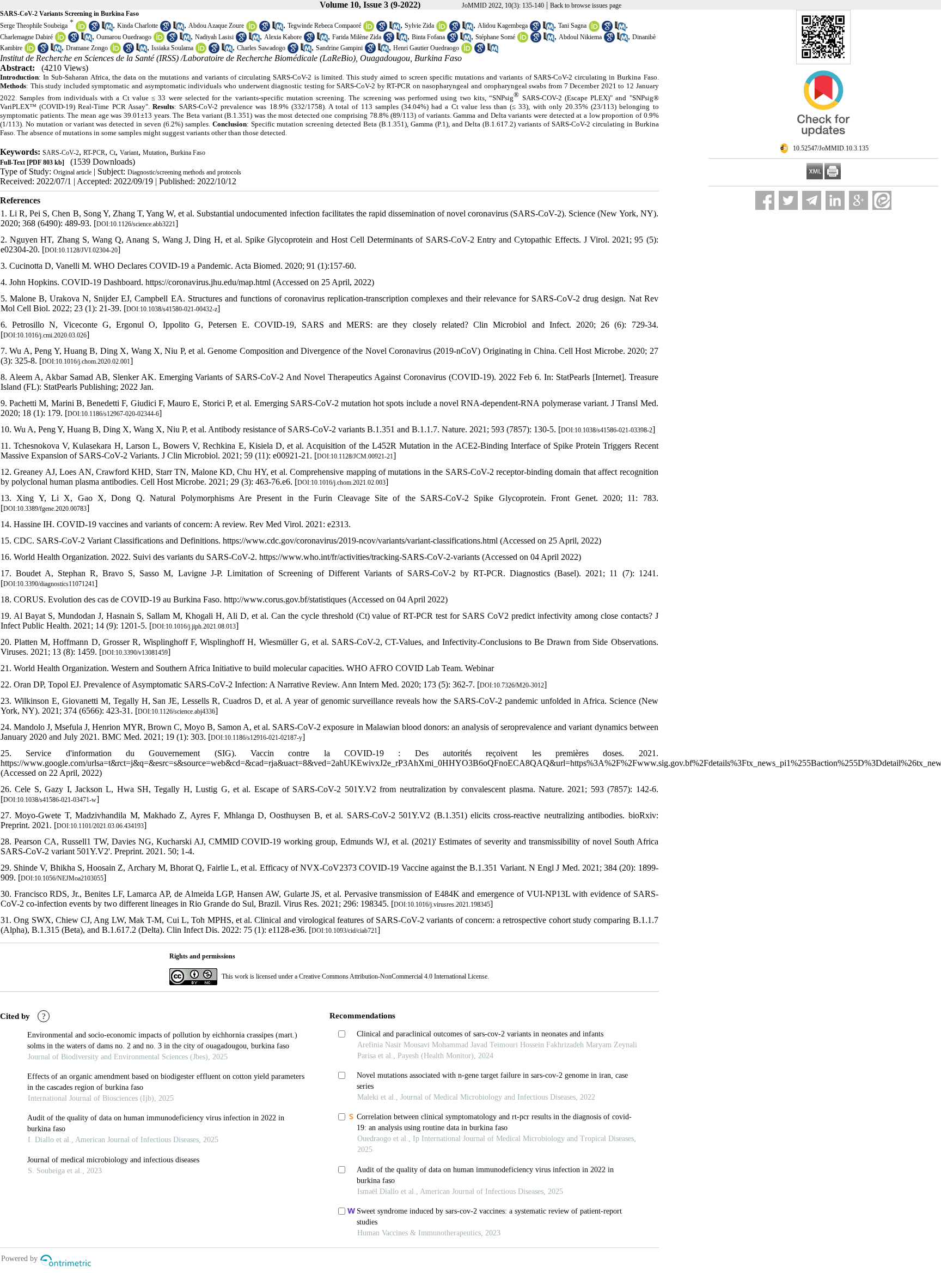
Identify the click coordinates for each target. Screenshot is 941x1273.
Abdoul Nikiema (580, 37)
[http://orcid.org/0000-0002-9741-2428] (81, 29)
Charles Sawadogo (261, 48)
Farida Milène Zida (356, 37)
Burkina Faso (187, 152)
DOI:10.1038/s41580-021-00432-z (171, 309)
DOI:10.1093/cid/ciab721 (344, 930)
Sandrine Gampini (339, 48)
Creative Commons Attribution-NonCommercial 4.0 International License (393, 976)
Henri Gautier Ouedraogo (426, 48)
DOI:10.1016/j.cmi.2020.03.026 (45, 335)
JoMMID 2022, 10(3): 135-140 (503, 5)
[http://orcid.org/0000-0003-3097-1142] (115, 51)
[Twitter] (788, 200)
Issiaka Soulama (172, 48)
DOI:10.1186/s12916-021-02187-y (256, 737)
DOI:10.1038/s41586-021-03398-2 (606, 430)
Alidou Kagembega (503, 25)
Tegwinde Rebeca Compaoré (324, 25)
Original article (72, 172)
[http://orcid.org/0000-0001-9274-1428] (30, 51)
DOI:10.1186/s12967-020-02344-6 (113, 414)
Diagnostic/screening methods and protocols (184, 172)
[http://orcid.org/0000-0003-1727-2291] (441, 29)
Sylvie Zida (419, 25)
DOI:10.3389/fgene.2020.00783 (45, 508)
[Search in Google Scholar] (94, 29)
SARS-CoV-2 (60, 152)
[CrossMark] (823, 140)
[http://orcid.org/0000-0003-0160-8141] (60, 40)
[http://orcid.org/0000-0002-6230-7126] (159, 40)
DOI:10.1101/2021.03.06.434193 (100, 826)
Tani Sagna (572, 25)
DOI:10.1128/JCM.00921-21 (355, 456)
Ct (112, 152)
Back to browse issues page (585, 5)
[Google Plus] (858, 200)
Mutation (154, 152)
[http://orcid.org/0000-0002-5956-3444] (368, 29)
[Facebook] (764, 200)
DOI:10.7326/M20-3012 (512, 685)
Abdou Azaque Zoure (216, 25)
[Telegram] (811, 200)
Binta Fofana (428, 37)
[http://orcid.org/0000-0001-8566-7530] (466, 51)
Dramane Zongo (87, 48)
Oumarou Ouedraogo (123, 37)
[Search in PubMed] (107, 29)
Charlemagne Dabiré (26, 37)
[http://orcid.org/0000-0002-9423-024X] (251, 29)
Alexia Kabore (283, 37)
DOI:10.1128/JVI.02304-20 (81, 250)
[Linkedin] (835, 200)
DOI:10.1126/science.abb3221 (135, 224)
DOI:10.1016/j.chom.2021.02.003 (341, 482)
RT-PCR (94, 152)
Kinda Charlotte (137, 25)
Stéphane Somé (495, 37)
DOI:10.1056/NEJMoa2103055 (62, 878)
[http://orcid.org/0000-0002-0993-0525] (200, 51)
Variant (129, 152)
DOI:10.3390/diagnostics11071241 (49, 584)
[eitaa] (881, 200)
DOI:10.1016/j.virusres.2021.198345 (442, 904)
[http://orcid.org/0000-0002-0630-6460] (522, 40)
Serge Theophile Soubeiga (34, 25)
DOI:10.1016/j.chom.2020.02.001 (86, 361)
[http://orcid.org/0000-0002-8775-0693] (594, 29)
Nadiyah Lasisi (214, 37)
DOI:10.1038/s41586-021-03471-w (49, 800)
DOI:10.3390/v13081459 (135, 652)
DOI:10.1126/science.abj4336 (176, 711)
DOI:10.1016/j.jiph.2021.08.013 (194, 626)
